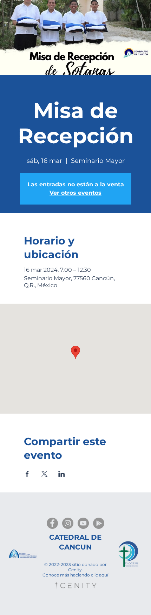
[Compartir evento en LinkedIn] (61, 474)
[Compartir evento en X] (44, 474)
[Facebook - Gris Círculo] (52, 523)
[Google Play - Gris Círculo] (98, 523)
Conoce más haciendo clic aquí (75, 575)
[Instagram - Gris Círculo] (67, 523)
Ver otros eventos (75, 192)
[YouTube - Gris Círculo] (83, 523)
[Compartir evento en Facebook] (27, 474)
